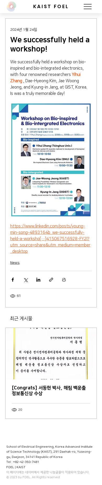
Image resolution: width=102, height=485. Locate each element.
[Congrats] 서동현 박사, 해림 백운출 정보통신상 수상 (49, 390)
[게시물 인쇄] (63, 279)
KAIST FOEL (51, 6)
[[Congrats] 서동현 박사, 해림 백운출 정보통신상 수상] (51, 353)
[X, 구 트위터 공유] (25, 279)
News (15, 263)
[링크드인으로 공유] (38, 279)
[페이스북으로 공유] (12, 279)
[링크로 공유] (51, 279)
